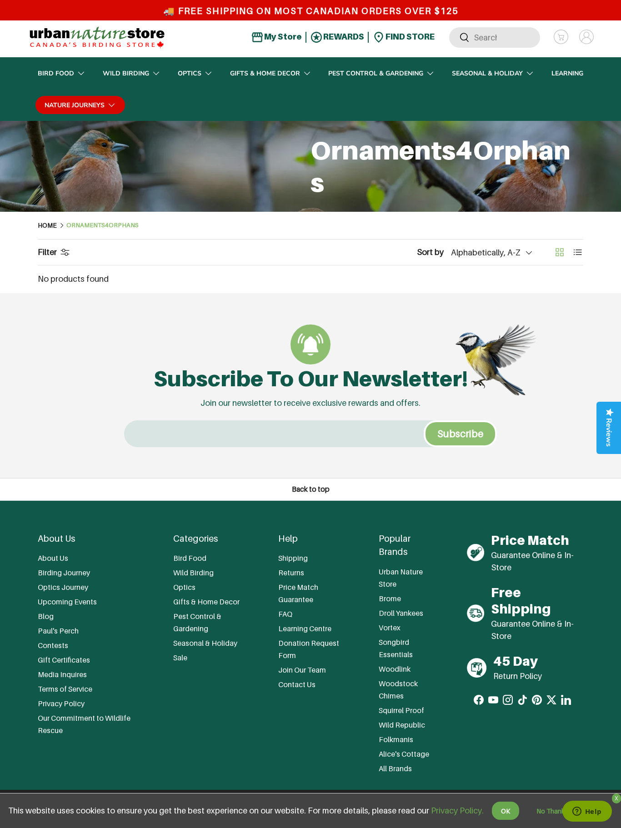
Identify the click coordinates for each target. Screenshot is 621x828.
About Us (53, 558)
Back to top (311, 489)
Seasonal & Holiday (487, 73)
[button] (561, 37)
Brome (390, 598)
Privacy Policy (61, 703)
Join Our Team (302, 669)
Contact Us (297, 684)
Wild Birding (126, 73)
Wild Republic (402, 724)
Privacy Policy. (457, 810)
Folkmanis (396, 739)
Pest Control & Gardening (375, 73)
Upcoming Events (67, 601)
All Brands (395, 768)
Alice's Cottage (404, 753)
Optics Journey (63, 587)
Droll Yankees (401, 613)
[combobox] (494, 37)
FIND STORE (409, 36)
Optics (189, 73)
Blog (46, 616)
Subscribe (460, 433)
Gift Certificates (64, 659)
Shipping (293, 558)
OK (505, 811)
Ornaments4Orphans (102, 225)
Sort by (430, 252)
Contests (53, 645)
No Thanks (552, 811)
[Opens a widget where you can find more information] (587, 812)
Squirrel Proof (401, 710)
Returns (291, 572)
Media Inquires (62, 674)
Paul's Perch (58, 630)
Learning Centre (304, 628)
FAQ (285, 614)
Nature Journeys (75, 105)
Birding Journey (64, 572)
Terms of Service (65, 688)
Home (47, 225)
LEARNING (567, 73)
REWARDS (343, 36)
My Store (282, 36)
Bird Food (56, 73)
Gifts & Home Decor (265, 73)
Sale (180, 657)
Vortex (390, 627)
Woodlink (395, 668)
